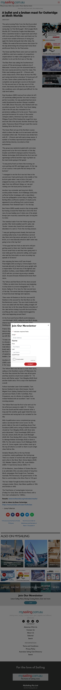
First (13, 343)
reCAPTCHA (15, 355)
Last (13, 349)
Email (14, 334)
